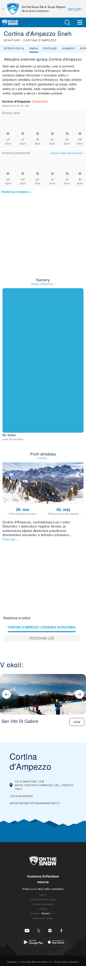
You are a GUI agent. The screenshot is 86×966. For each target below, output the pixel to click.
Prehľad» (43, 458)
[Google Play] (33, 941)
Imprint (42, 894)
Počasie (50, 48)
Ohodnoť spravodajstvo (15, 192)
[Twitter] (38, 930)
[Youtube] (27, 930)
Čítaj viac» (10, 539)
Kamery (68, 48)
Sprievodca (14, 48)
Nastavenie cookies (43, 918)
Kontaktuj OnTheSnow (43, 876)
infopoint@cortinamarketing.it (35, 803)
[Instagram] (50, 930)
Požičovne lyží (41, 638)
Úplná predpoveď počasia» (67, 153)
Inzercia (43, 882)
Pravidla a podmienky (43, 904)
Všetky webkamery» (43, 284)
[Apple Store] (56, 941)
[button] (67, 22)
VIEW (76, 722)
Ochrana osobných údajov (42, 899)
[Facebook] (61, 930)
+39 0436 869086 (21, 796)
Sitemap (43, 908)
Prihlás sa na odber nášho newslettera (43, 888)
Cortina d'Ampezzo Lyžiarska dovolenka (42, 627)
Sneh (33, 48)
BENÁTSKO (12, 40)
